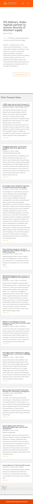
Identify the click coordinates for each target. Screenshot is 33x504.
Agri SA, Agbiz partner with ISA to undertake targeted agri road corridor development (15, 427)
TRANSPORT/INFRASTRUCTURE (12, 153)
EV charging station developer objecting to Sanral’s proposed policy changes (16, 186)
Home (5, 38)
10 (18, 489)
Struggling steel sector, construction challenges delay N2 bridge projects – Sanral (15, 148)
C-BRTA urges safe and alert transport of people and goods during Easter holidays (16, 105)
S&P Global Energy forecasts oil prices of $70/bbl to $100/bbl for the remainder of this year (16, 277)
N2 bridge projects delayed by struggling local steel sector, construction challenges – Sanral (16, 354)
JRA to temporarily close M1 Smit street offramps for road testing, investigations (16, 390)
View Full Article (21, 74)
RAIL (21, 254)
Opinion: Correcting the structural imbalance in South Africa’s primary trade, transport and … (16, 323)
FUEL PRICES (23, 280)
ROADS (22, 357)
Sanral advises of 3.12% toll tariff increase (16, 465)
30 (23, 489)
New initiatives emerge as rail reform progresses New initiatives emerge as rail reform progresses (16, 250)
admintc (6, 107)
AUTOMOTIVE (23, 189)
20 (21, 489)
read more (6, 137)
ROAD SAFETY (24, 107)
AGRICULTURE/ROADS (9, 432)
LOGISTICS (23, 326)
